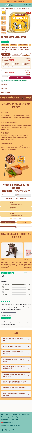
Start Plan (21, 1)
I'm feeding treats (17, 218)
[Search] (24, 5)
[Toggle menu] (2, 5)
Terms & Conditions (6, 414)
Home (2, 8)
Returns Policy (5, 417)
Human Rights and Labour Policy (9, 419)
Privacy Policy (16, 414)
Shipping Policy (26, 414)
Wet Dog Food (9, 8)
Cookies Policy (14, 417)
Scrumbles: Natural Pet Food (12, 425)
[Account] (27, 5)
